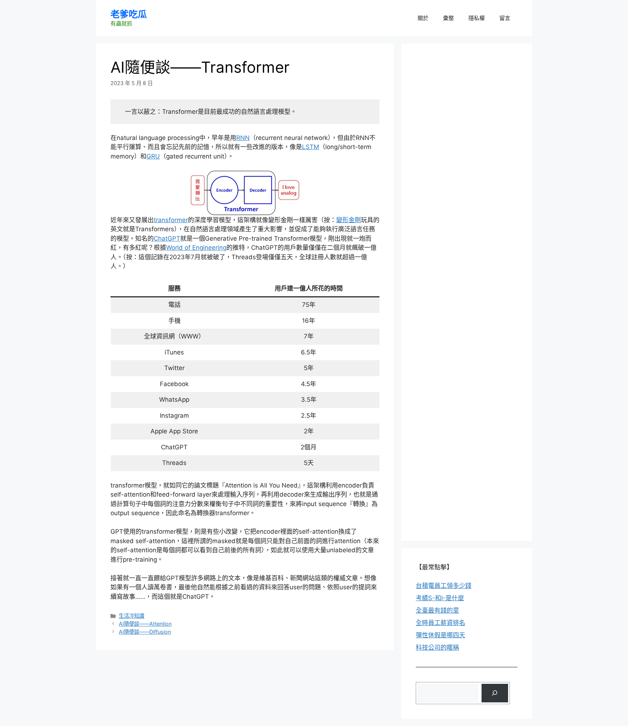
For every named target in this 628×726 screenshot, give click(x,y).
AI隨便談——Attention (145, 624)
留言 (504, 18)
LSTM (310, 147)
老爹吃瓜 (128, 14)
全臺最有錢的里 (437, 610)
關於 (423, 18)
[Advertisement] (470, 103)
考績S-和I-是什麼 (440, 598)
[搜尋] (495, 693)
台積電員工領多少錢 (443, 585)
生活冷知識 (131, 616)
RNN (243, 137)
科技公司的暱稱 (437, 647)
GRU (153, 156)
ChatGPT (167, 238)
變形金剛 (348, 220)
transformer (171, 220)
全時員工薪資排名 (440, 622)
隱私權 (476, 18)
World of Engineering (196, 247)
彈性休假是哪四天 (440, 635)
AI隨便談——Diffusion (145, 632)
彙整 (448, 18)
